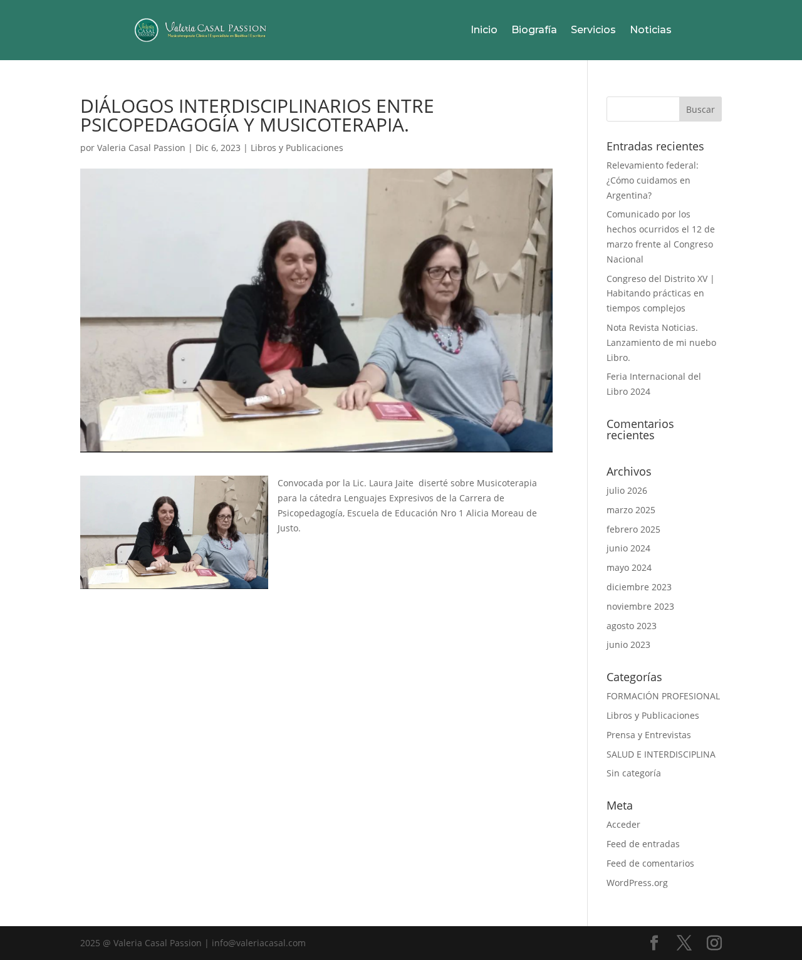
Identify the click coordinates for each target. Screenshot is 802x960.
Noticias (651, 30)
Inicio (484, 30)
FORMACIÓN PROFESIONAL (663, 696)
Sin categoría (634, 773)
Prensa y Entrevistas (649, 735)
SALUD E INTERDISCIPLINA (661, 754)
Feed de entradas (643, 844)
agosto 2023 (632, 626)
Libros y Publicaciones (297, 148)
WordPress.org (637, 883)
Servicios (593, 30)
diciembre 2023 (639, 587)
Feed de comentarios (650, 863)
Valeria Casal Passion (141, 148)
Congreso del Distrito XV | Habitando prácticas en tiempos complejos (661, 294)
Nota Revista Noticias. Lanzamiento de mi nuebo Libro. (661, 342)
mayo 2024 (629, 567)
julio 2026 (627, 490)
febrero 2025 (633, 529)
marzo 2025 (631, 510)
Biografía (534, 30)
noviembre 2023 (640, 606)
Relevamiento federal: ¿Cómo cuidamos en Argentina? (653, 180)
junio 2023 (628, 644)
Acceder (623, 824)
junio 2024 (628, 548)
